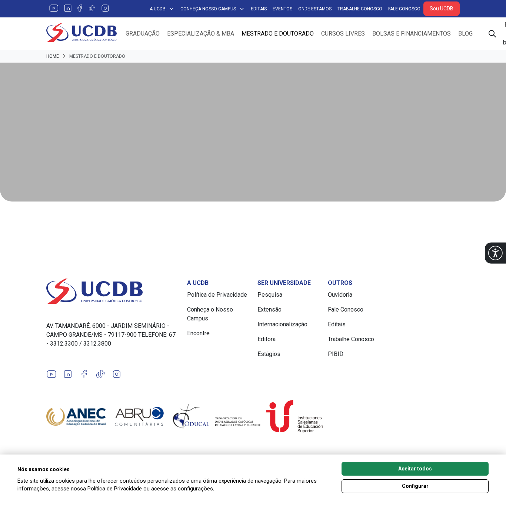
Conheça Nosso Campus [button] (208, 8)
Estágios (268, 353)
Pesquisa (269, 294)
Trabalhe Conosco (359, 8)
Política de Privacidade (217, 294)
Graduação (143, 33)
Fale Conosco (404, 8)
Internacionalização (282, 324)
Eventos (282, 8)
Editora (266, 339)
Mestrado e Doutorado (278, 33)
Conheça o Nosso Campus (210, 314)
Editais (259, 8)
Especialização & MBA (200, 33)
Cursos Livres (343, 33)
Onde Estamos (315, 8)
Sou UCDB (441, 8)
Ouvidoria (340, 294)
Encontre (198, 333)
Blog (465, 33)
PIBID (335, 353)
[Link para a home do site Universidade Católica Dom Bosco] (112, 291)
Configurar (415, 486)
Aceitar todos (415, 469)
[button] (495, 253)
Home (52, 56)
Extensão (269, 309)
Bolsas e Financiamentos (411, 33)
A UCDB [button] (158, 8)
